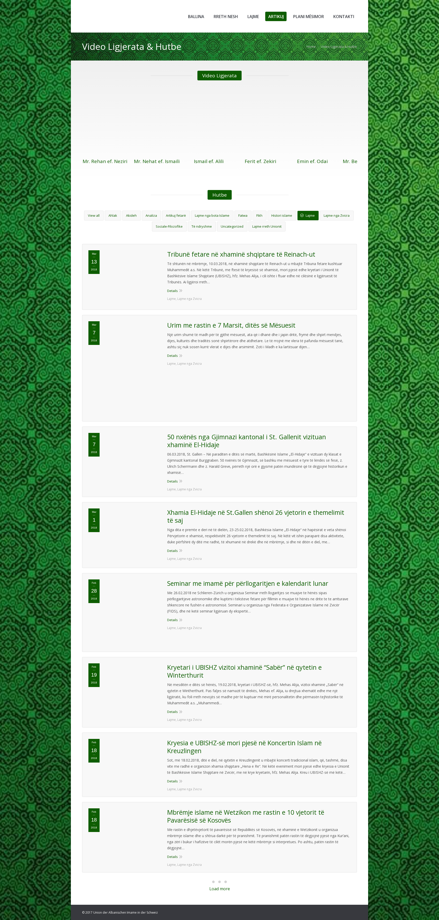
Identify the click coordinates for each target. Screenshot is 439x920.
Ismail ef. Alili (209, 161)
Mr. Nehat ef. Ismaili (157, 161)
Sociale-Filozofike (169, 226)
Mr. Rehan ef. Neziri (105, 161)
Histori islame (281, 215)
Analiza (151, 215)
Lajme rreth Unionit (266, 226)
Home (311, 46)
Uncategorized (232, 226)
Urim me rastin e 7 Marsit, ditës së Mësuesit (231, 325)
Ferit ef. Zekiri (260, 161)
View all (94, 215)
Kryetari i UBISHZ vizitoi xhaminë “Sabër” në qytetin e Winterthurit (244, 671)
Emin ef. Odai (312, 161)
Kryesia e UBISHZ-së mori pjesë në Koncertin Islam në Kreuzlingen (244, 747)
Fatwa (242, 215)
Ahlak (112, 215)
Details (172, 290)
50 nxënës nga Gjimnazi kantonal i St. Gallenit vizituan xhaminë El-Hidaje (246, 441)
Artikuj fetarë (176, 215)
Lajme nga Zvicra (337, 215)
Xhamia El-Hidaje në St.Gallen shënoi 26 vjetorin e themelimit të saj (255, 516)
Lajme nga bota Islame (212, 215)
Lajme (310, 215)
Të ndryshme (202, 226)
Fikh (259, 215)
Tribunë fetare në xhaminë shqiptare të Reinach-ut (241, 254)
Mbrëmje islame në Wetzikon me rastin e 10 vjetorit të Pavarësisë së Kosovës (245, 816)
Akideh (131, 215)
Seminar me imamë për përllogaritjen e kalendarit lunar (247, 583)
